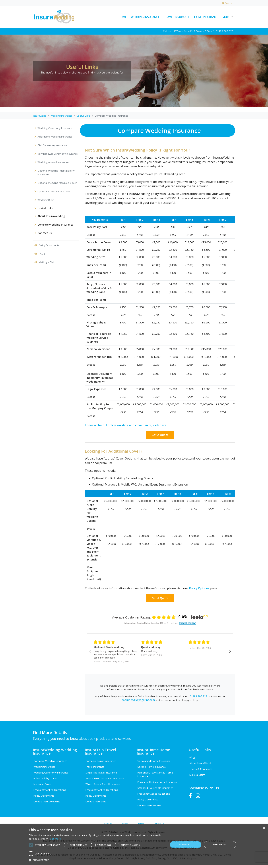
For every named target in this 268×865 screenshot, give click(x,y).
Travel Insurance (177, 17)
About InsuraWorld (200, 763)
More (226, 17)
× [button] (264, 828)
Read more (55, 838)
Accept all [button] (185, 844)
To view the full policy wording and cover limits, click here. (126, 425)
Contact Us (159, 823)
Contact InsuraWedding (47, 801)
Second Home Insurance (151, 766)
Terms (141, 823)
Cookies (108, 823)
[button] (96, 860)
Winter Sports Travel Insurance (103, 784)
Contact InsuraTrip (96, 801)
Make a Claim (197, 774)
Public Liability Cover (45, 778)
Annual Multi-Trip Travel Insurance (105, 778)
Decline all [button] (220, 844)
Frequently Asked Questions (50, 790)
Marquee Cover (42, 784)
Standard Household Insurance (155, 788)
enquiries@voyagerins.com (138, 700)
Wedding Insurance (145, 17)
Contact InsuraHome (149, 805)
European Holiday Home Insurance (157, 782)
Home (123, 17)
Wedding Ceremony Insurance (51, 772)
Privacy (124, 823)
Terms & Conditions (200, 769)
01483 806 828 (198, 696)
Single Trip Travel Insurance (101, 772)
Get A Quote (160, 435)
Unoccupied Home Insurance (153, 761)
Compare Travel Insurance (101, 761)
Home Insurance (206, 17)
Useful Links (83, 115)
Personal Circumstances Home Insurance (155, 774)
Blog (192, 757)
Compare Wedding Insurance (50, 761)
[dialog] (134, 844)
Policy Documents (44, 795)
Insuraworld (39, 115)
